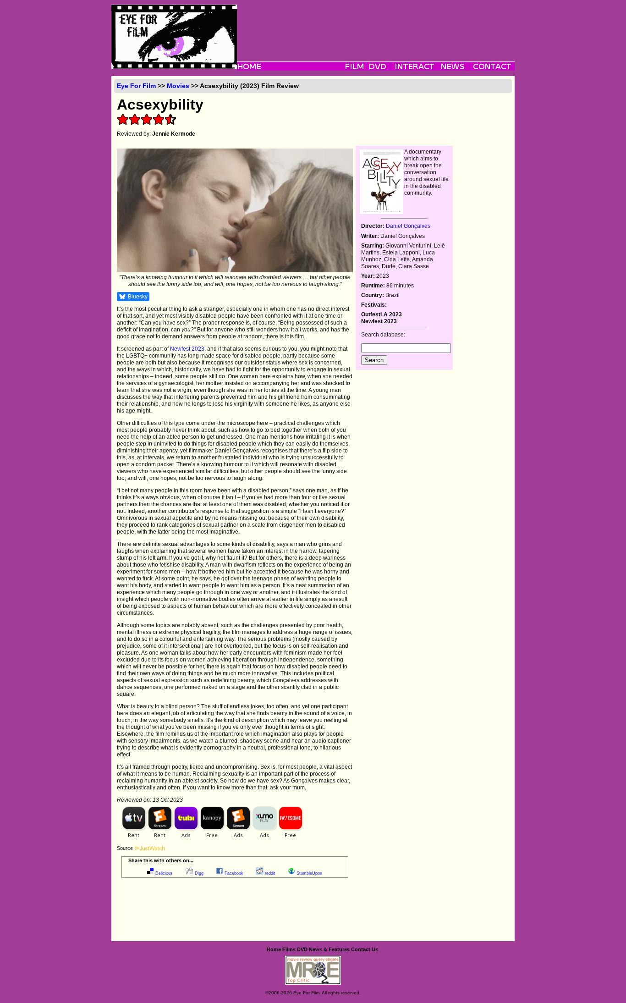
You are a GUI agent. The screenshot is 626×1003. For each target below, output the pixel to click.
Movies (178, 85)
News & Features (329, 949)
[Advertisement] (376, 25)
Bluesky (138, 296)
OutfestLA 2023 (381, 314)
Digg (199, 873)
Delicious (164, 873)
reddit (270, 873)
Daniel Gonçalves (408, 226)
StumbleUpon (309, 873)
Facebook (234, 873)
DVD (302, 949)
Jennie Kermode (173, 134)
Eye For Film (136, 85)
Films (289, 949)
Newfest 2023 (187, 349)
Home (274, 949)
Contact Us (364, 949)
